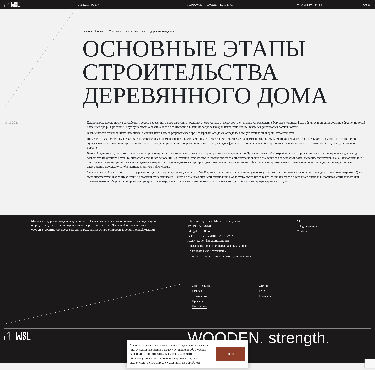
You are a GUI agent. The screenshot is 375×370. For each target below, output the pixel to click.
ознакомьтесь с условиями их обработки (173, 362)
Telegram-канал (307, 226)
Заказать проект (88, 4)
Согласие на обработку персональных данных (217, 245)
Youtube (302, 231)
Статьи (263, 286)
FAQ (262, 291)
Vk (299, 221)
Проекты (211, 4)
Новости (100, 31)
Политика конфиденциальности (208, 240)
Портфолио (195, 4)
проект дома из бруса (122, 139)
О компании (199, 296)
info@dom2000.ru (199, 231)
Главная (87, 31)
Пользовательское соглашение (207, 251)
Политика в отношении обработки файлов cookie (220, 256)
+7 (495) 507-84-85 (309, 4)
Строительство (201, 286)
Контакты (226, 4)
